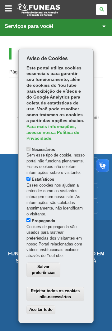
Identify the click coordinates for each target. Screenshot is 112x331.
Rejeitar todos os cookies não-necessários (55, 294)
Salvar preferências (43, 269)
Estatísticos (43, 179)
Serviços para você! (29, 26)
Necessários (43, 149)
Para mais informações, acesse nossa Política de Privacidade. (52, 132)
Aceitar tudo (41, 309)
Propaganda (43, 220)
